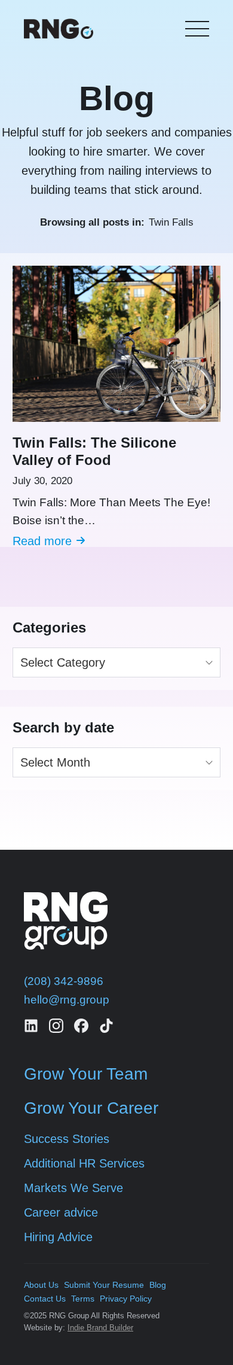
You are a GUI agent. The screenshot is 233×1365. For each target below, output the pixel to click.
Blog (157, 1285)
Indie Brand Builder (100, 1327)
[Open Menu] (197, 29)
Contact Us (45, 1298)
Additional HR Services (84, 1163)
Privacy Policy (126, 1298)
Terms (82, 1298)
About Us (41, 1285)
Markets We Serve (73, 1187)
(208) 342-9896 (63, 981)
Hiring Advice (58, 1237)
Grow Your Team (86, 1074)
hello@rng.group (66, 999)
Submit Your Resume (104, 1285)
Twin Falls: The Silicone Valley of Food (94, 451)
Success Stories (66, 1138)
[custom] (31, 1026)
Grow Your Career (91, 1108)
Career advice (61, 1212)
